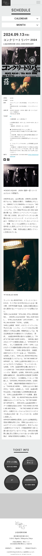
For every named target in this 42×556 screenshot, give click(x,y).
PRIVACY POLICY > (31, 548)
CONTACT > (8, 548)
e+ (10, 116)
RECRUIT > (19, 548)
